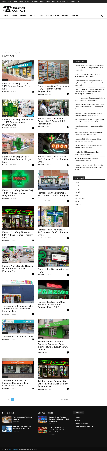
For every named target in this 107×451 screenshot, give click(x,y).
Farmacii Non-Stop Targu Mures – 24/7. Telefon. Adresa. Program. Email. (53, 89)
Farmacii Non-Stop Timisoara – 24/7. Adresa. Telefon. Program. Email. (17, 235)
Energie (77, 189)
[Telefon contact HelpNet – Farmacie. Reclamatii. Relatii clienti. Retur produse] (18, 368)
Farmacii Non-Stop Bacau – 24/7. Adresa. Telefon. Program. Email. (17, 159)
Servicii (77, 192)
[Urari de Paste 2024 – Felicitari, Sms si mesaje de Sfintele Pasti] (42, 430)
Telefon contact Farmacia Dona (17, 336)
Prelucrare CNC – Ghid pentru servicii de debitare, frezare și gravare (88, 140)
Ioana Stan (5, 91)
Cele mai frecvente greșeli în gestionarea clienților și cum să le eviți (88, 147)
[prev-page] (4, 399)
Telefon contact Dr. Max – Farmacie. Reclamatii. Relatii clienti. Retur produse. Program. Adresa (53, 345)
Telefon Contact (13, 449)
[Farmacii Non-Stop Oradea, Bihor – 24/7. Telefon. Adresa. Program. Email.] (18, 108)
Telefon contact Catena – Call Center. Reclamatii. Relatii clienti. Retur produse (53, 384)
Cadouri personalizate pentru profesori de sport (89, 127)
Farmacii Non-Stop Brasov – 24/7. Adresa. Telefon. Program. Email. (53, 232)
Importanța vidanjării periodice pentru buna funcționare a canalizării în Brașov (89, 134)
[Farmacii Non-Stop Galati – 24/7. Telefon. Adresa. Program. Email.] (18, 70)
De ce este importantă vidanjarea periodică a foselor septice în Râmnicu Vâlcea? (90, 99)
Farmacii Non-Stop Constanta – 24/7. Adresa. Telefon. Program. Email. (53, 195)
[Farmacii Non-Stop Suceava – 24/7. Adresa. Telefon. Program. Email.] (53, 143)
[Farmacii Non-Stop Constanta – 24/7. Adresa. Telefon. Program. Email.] (53, 180)
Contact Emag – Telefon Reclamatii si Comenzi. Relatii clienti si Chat (59, 419)
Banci (76, 195)
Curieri (77, 186)
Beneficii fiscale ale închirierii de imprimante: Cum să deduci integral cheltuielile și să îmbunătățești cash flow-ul (89, 92)
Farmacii (10, 53)
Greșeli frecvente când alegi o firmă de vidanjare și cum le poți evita (87, 75)
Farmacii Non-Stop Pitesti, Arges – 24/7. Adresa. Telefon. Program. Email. (53, 121)
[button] (102, 15)
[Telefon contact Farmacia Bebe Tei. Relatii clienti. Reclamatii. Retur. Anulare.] (18, 291)
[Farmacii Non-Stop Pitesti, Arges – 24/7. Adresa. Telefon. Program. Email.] (53, 108)
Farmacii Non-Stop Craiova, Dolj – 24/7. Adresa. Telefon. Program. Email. (17, 193)
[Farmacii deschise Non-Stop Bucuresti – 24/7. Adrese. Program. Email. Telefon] (53, 289)
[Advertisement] (53, 34)
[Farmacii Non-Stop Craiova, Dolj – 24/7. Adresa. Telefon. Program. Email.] (18, 179)
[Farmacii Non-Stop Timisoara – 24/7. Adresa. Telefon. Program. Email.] (18, 218)
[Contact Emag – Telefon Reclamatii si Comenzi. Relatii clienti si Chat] (42, 419)
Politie (77, 201)
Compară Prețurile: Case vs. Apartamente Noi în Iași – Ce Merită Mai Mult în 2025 (89, 114)
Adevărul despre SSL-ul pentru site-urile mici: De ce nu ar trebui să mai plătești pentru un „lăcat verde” (90, 68)
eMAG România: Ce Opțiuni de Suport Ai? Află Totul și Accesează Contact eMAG (89, 121)
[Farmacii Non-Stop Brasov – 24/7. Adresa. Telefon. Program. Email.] (53, 216)
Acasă (4, 53)
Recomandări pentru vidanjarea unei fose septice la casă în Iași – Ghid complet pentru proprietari (89, 83)
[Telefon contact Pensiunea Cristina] (7, 419)
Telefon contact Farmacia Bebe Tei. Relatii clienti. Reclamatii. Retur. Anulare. (17, 309)
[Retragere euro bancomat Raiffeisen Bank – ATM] (7, 429)
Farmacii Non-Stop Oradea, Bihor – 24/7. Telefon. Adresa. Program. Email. (18, 122)
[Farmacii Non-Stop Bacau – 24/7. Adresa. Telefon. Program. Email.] (18, 143)
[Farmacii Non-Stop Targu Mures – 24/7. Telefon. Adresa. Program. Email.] (53, 72)
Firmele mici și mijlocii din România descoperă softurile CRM (86, 160)
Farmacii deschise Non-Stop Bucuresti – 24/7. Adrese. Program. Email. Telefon (51, 304)
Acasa (77, 183)
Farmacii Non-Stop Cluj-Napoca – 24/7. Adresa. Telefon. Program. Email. (17, 268)
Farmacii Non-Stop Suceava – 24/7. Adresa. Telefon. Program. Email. (53, 159)
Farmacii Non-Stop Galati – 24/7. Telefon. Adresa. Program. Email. (17, 86)
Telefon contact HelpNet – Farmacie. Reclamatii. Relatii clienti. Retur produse (15, 383)
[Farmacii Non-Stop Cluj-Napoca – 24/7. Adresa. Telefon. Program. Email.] (18, 254)
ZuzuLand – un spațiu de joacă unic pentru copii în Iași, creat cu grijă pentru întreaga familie (89, 167)
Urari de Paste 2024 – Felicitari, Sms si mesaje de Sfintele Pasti (58, 430)
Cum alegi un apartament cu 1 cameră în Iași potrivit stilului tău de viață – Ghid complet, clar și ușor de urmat (89, 107)
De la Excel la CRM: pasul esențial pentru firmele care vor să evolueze (88, 153)
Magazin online (80, 198)
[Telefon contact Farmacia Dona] (18, 326)
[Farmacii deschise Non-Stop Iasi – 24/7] (53, 256)
